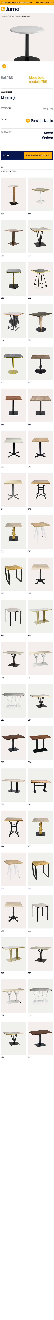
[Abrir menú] (51, 8)
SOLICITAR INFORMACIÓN (36, 155)
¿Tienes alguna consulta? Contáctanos (15, 2)
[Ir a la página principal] (11, 9)
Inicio (4, 16)
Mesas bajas (26, 16)
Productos (11, 16)
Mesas (18, 16)
